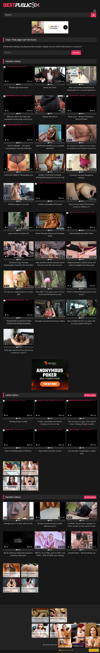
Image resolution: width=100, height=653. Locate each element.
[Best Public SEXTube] (50, 5)
